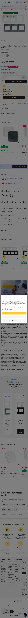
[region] (14, 309)
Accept (14, 313)
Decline (14, 320)
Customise (14, 316)
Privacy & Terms (7, 309)
